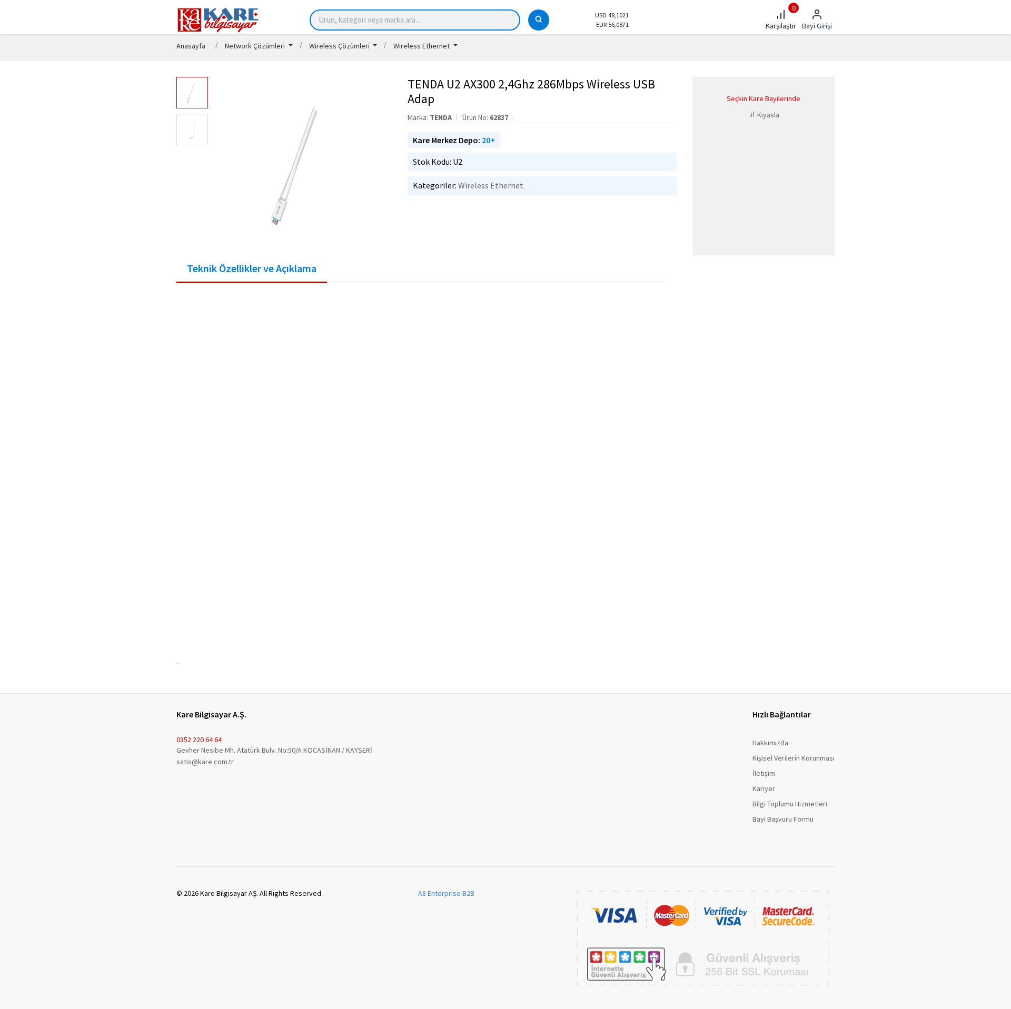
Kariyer (763, 788)
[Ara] (538, 20)
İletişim (763, 773)
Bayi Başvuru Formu (783, 819)
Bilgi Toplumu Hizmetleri (789, 803)
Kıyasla (767, 114)
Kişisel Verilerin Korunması (793, 758)
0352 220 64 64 (199, 739)
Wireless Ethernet (490, 185)
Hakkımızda (770, 742)
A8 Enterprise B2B (446, 893)
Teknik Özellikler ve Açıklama (251, 268)
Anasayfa (190, 46)
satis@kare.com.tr (205, 761)
